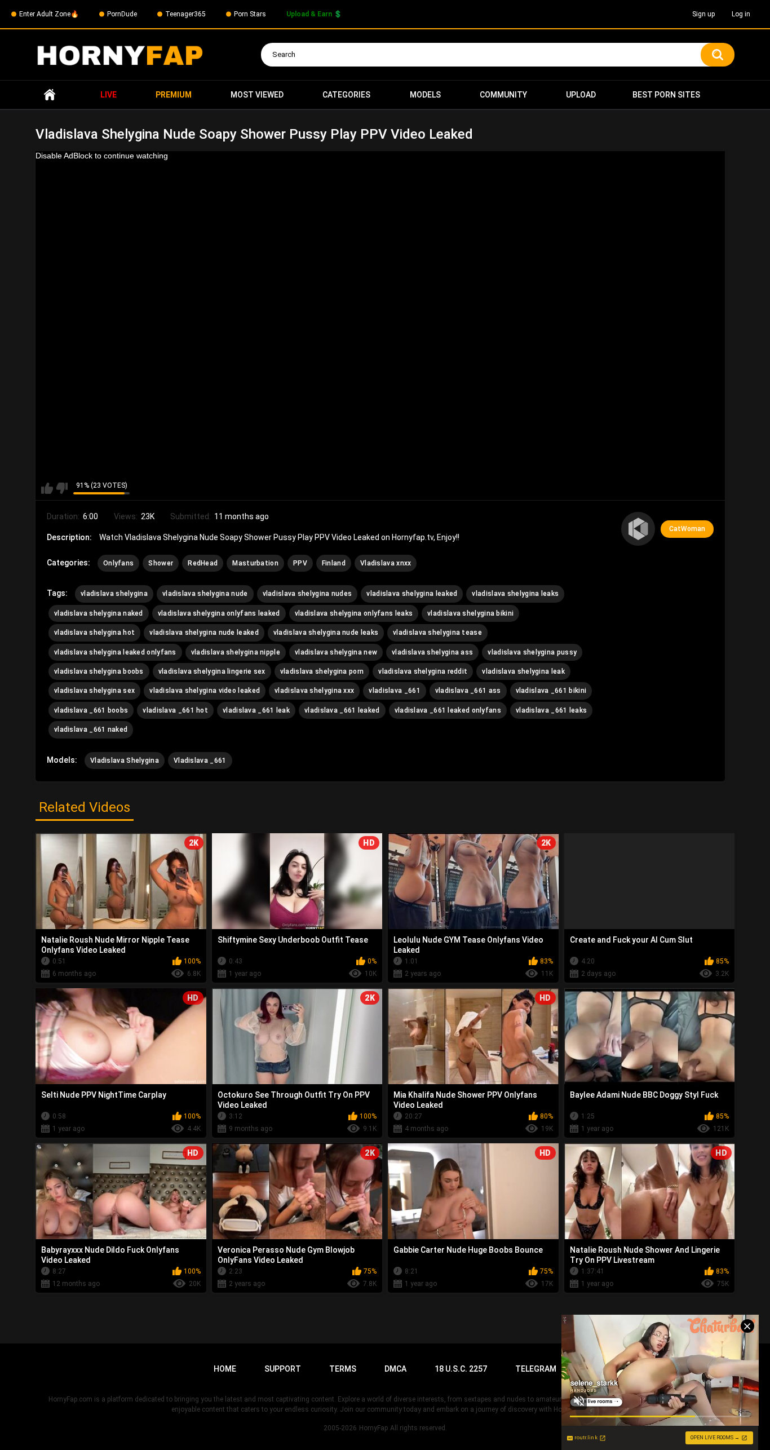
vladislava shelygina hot (94, 632)
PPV (300, 563)
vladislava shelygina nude (205, 594)
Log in (741, 14)
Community (503, 94)
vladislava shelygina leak (523, 671)
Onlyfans (118, 563)
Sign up (703, 14)
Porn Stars (250, 14)
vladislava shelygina (114, 594)
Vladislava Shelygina (124, 760)
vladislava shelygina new (336, 652)
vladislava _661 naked (90, 729)
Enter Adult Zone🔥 (49, 14)
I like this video (47, 488)
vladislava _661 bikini (551, 691)
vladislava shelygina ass (432, 652)
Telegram (535, 1368)
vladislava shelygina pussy (532, 652)
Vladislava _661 (200, 760)
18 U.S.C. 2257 (461, 1368)
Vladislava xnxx (385, 563)
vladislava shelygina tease (437, 632)
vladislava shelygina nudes (307, 594)
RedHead (203, 563)
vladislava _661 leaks (551, 710)
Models (425, 94)
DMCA (395, 1368)
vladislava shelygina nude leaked (204, 632)
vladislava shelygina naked (98, 613)
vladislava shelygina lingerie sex (211, 671)
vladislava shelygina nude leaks (325, 632)
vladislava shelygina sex (94, 691)
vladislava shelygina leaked (411, 594)
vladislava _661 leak (256, 710)
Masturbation (255, 563)
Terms (342, 1368)
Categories (346, 94)
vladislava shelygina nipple (235, 652)
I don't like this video (62, 488)
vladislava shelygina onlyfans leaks (354, 613)
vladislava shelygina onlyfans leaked (219, 613)
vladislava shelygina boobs (99, 671)
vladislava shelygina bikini (470, 613)
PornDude (122, 14)
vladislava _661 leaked (342, 710)
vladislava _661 (395, 691)
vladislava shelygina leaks (515, 594)
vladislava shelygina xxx (314, 691)
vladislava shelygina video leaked (204, 691)
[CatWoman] (638, 529)
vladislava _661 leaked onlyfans (448, 710)
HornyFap (373, 1428)
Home (50, 95)
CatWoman (687, 529)
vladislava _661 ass (468, 691)
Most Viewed (257, 94)
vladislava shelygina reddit (422, 671)
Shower (160, 563)
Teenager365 (185, 14)
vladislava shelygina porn (322, 671)
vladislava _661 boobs (91, 710)
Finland (334, 563)
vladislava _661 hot (175, 710)
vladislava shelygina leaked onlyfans (115, 652)
